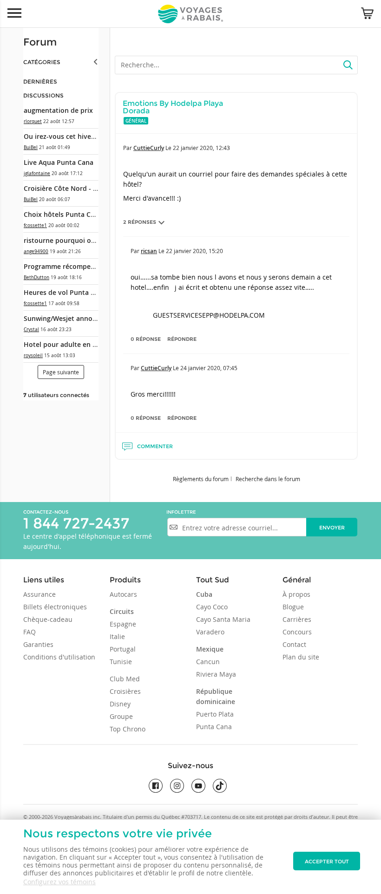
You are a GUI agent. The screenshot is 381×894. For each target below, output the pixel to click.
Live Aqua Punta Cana (58, 162)
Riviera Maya (216, 674)
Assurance (39, 594)
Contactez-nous (45, 512)
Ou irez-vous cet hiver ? (61, 136)
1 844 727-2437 (76, 523)
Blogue (293, 606)
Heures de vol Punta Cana (65, 292)
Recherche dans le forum (268, 478)
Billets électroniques (55, 606)
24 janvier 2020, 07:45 (208, 368)
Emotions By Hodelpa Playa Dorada (173, 107)
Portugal (123, 649)
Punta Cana (214, 726)
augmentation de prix (58, 110)
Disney (120, 703)
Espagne (123, 624)
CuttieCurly (148, 148)
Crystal (31, 329)
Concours (297, 631)
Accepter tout (327, 861)
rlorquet (33, 121)
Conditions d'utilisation (59, 657)
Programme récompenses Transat (77, 266)
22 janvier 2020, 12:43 (201, 147)
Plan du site (300, 657)
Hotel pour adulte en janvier (69, 344)
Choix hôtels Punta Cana (63, 214)
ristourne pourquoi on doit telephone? (85, 240)
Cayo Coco (212, 606)
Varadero (210, 631)
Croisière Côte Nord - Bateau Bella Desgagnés (96, 188)
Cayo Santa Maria (223, 619)
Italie (117, 636)
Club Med (125, 678)
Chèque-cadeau (47, 619)
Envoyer (332, 527)
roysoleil (33, 355)
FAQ (29, 631)
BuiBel (31, 147)
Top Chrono (127, 728)
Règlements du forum (201, 478)
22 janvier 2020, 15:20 (194, 250)
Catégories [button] (41, 62)
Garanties (38, 644)
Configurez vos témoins (59, 881)
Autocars (123, 594)
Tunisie (121, 661)
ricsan (149, 251)
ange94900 (36, 251)
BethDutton (36, 277)
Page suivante (61, 372)
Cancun (208, 661)
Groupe (121, 716)
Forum (40, 42)
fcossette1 (35, 225)
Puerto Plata (215, 714)
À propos (296, 594)
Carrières (296, 619)
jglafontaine (37, 173)
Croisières (125, 691)
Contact (294, 644)
